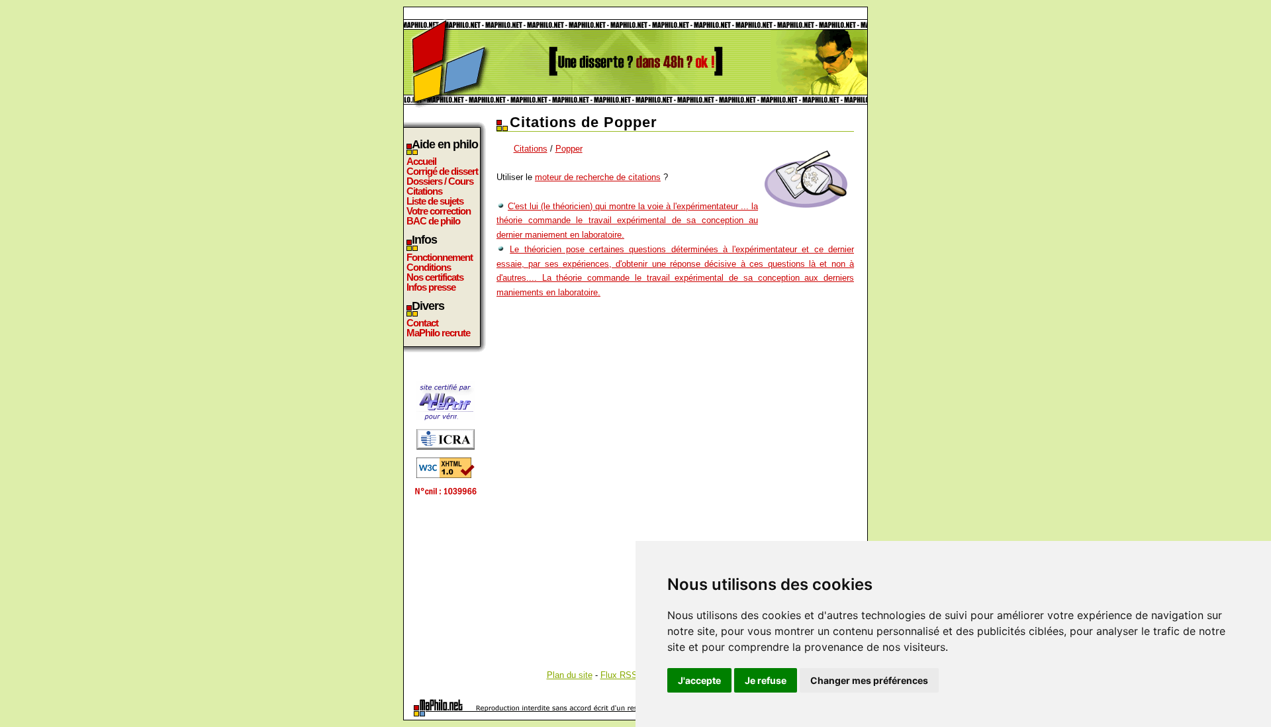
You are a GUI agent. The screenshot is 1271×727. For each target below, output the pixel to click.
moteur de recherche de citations (598, 177)
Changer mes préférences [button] (869, 680)
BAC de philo (433, 221)
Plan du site (569, 675)
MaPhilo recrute (438, 333)
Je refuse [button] (765, 680)
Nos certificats (434, 277)
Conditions (428, 267)
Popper (569, 149)
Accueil (421, 161)
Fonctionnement (439, 257)
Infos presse (430, 287)
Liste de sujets (434, 201)
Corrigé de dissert (442, 171)
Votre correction (438, 211)
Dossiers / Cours (439, 181)
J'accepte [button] (699, 680)
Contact (422, 323)
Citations (424, 191)
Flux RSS (618, 675)
